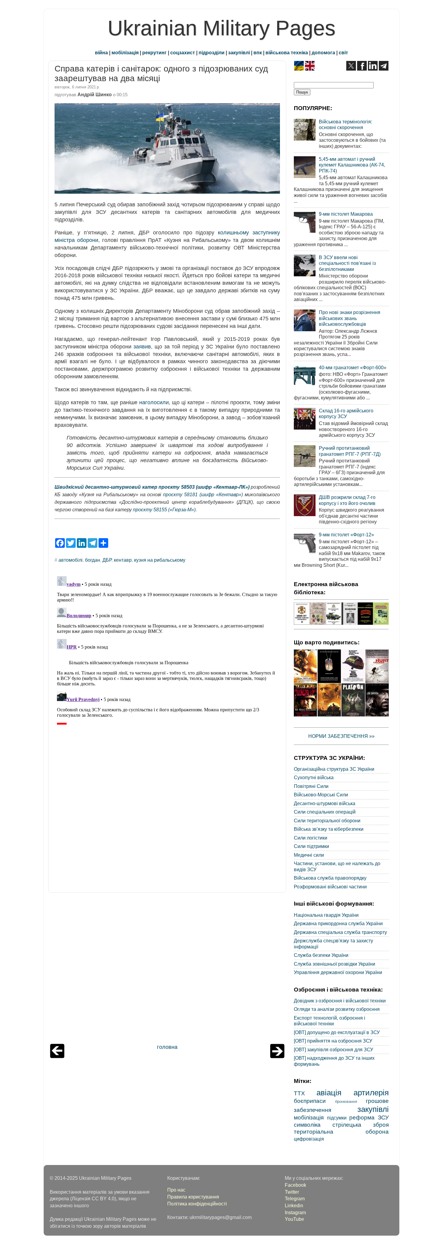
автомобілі (70, 560)
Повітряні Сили (311, 786)
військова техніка (286, 52)
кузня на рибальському (159, 560)
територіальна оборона (341, 1131)
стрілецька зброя (360, 1124)
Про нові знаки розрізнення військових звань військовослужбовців (349, 318)
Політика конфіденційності (197, 1203)
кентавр (123, 560)
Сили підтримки (311, 846)
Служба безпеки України (321, 955)
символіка (307, 1124)
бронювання (346, 1101)
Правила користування (193, 1196)
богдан (92, 560)
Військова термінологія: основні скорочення (345, 124)
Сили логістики (310, 837)
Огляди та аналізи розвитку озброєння (337, 1009)
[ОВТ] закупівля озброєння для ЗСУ (333, 1049)
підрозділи (212, 52)
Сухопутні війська (314, 777)
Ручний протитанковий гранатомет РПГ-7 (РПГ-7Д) (350, 450)
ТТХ (299, 1093)
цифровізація (309, 1138)
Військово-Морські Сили (321, 794)
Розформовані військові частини (330, 886)
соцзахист (182, 52)
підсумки (337, 1117)
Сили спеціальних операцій (325, 811)
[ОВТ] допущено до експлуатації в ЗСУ (337, 1032)
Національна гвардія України (326, 915)
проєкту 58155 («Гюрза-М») (164, 509)
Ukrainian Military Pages (221, 28)
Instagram (295, 1212)
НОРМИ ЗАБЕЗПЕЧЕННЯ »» (341, 736)
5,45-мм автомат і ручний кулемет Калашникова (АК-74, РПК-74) (352, 164)
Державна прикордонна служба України (338, 923)
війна (101, 52)
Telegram (295, 1198)
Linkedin (294, 1205)
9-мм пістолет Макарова (346, 214)
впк (257, 52)
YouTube (294, 1219)
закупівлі (239, 52)
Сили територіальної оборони (327, 820)
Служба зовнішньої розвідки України (334, 964)
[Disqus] (167, 649)
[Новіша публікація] (57, 1056)
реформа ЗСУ (369, 1117)
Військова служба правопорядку (330, 878)
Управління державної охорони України (338, 972)
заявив (142, 347)
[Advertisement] (167, 969)
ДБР (107, 560)
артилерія (371, 1092)
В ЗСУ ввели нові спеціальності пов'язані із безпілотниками (347, 263)
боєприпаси (310, 1100)
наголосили (154, 402)
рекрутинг (154, 52)
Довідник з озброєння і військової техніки (340, 1000)
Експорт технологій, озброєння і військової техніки (329, 1020)
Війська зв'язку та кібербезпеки (328, 829)
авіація (328, 1092)
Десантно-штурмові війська (324, 803)
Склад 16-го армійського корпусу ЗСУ (346, 413)
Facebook (295, 1185)
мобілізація (125, 52)
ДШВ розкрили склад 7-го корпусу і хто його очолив (347, 500)
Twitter (292, 1192)
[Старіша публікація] (277, 1056)
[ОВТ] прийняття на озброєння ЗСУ (333, 1040)
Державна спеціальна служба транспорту (340, 932)
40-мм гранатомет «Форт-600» (352, 367)
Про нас (176, 1189)
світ (343, 52)
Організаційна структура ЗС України (334, 769)
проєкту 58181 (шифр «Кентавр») (203, 494)
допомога (323, 52)
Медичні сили (309, 855)
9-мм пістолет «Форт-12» (346, 534)
